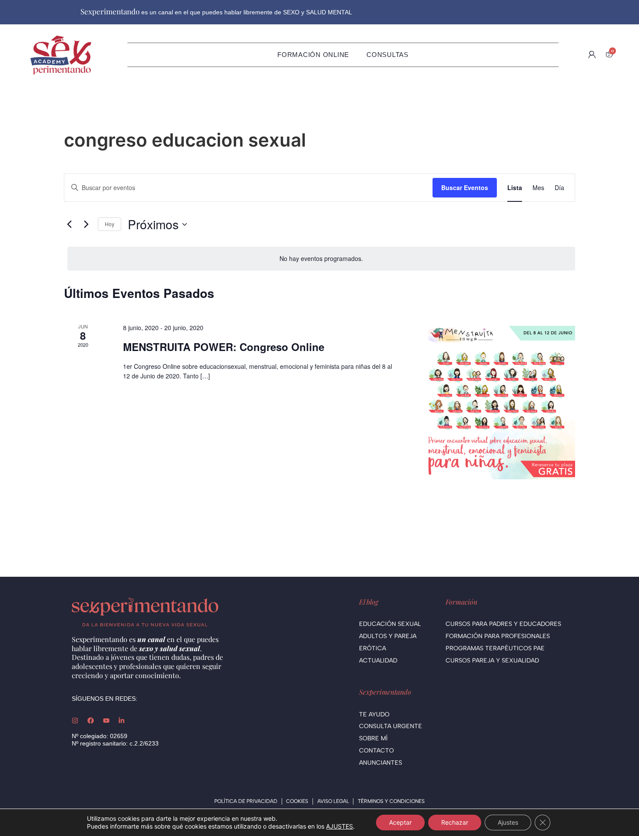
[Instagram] (75, 720)
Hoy (109, 223)
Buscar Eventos (464, 187)
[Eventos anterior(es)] (69, 224)
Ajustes (508, 822)
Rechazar (454, 822)
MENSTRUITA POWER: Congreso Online (223, 346)
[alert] (321, 259)
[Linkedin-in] (121, 720)
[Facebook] (90, 720)
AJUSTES (339, 826)
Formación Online (313, 54)
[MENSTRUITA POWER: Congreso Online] (497, 401)
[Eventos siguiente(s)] (86, 224)
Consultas (387, 54)
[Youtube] (106, 720)
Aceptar (400, 822)
